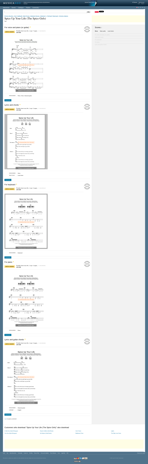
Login (139, 3)
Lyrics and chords (99, 37)
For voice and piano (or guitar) (102, 34)
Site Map (31, 453)
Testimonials (20, 453)
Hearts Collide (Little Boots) (46, 431)
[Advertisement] (118, 18)
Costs (59, 453)
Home (4, 453)
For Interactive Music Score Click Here (26, 64)
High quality (103, 31)
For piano (97, 42)
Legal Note (63, 453)
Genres (14, 7)
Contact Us (26, 453)
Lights (112, 431)
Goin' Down (78, 431)
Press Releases (53, 453)
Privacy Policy (36, 453)
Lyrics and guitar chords (101, 44)
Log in (5, 418)
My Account (141, 2)
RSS (67, 453)
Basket (135, 2)
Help (7, 453)
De (140, 7)
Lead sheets (111, 31)
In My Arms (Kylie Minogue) (11, 431)
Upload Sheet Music (90, 2)
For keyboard (98, 39)
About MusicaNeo (13, 453)
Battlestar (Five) (79, 433)
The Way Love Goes (116, 433)
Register (142, 3)
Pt (144, 7)
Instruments (6, 7)
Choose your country (141, 453)
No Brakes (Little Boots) (46, 433)
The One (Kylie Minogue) (10, 433)
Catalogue (21, 7)
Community (35, 7)
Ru (142, 7)
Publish (28, 7)
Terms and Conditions (45, 453)
